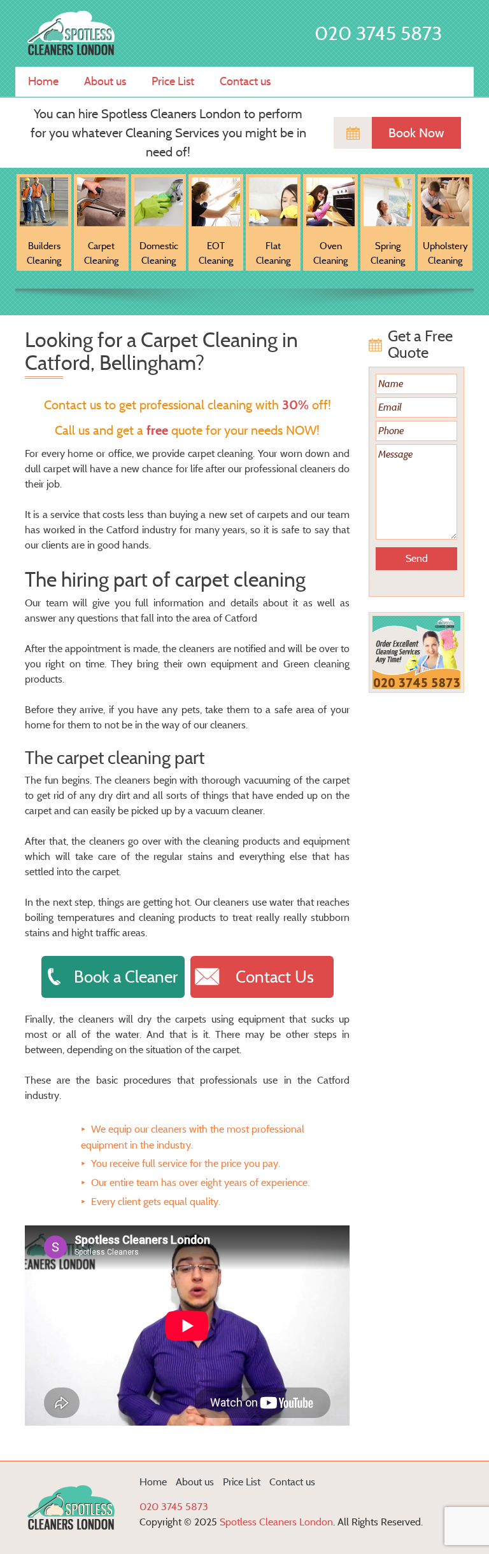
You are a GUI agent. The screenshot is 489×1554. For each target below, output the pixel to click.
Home (43, 81)
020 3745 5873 (378, 33)
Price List (173, 81)
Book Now (416, 132)
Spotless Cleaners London (276, 1522)
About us (105, 81)
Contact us (245, 81)
